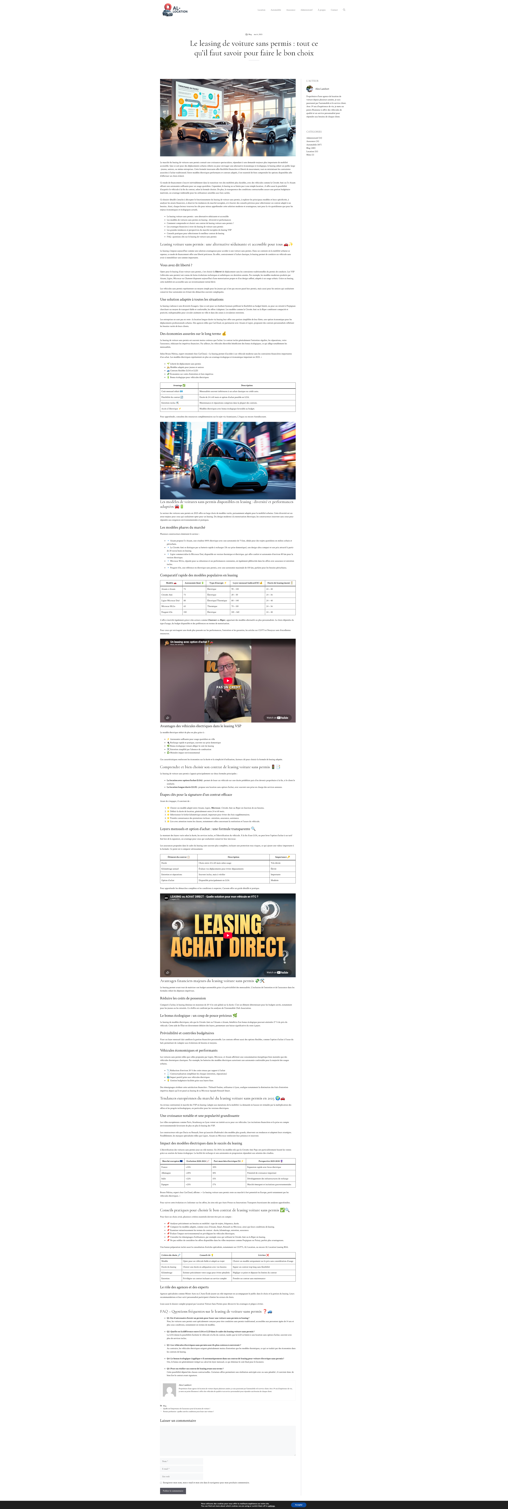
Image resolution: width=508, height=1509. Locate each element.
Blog (250, 34)
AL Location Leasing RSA (276, 1247)
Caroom (225, 888)
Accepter (298, 1505)
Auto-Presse (227, 1202)
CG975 (261, 630)
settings (271, 1506)
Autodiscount (260, 416)
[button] (344, 10)
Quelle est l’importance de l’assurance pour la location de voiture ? (186, 1408)
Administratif (306, 9)
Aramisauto (231, 416)
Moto (308, 154)
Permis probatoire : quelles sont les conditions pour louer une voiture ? (188, 1411)
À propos (322, 9)
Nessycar (271, 630)
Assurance (290, 9)
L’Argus (240, 416)
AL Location (249, 1247)
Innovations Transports (246, 1202)
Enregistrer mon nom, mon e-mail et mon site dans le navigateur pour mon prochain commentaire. (206, 1482)
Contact (334, 9)
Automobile (276, 9)
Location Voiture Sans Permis (210, 1303)
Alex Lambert (322, 89)
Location (261, 9)
